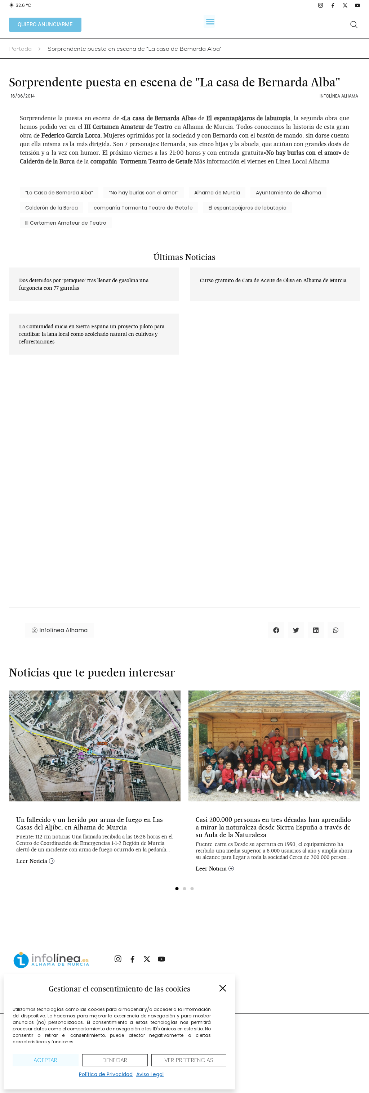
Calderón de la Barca (51, 207)
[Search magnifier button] (354, 24)
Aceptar (45, 1060)
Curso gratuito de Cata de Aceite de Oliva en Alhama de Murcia (273, 280)
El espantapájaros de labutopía (247, 207)
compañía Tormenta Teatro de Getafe (143, 207)
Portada (20, 50)
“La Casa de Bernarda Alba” (59, 192)
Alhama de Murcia (217, 192)
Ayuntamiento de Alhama (288, 192)
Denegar (114, 1060)
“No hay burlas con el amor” (143, 192)
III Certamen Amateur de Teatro (65, 222)
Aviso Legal (150, 1074)
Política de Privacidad (106, 1074)
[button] (222, 988)
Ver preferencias (188, 1060)
